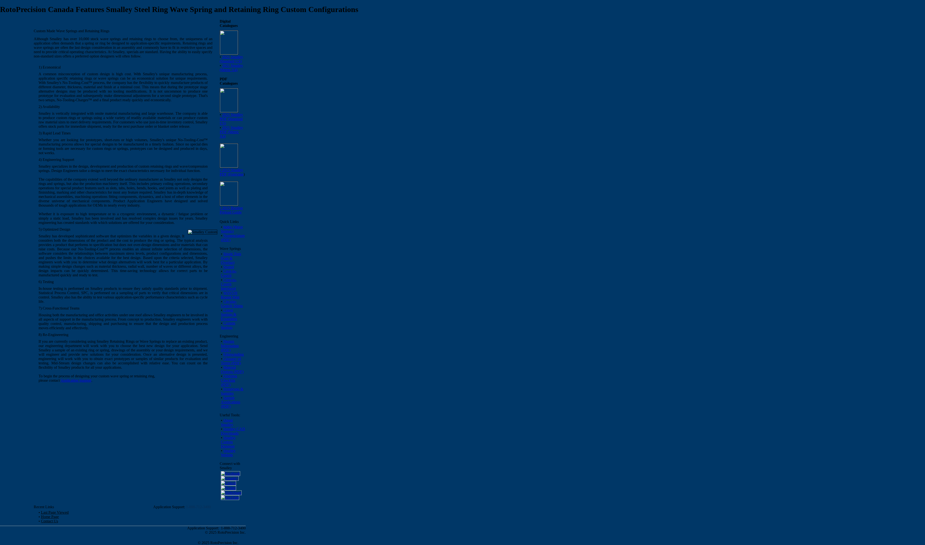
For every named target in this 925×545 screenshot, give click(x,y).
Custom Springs (228, 325)
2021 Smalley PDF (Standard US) (231, 119)
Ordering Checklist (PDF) (229, 380)
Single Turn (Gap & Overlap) (231, 258)
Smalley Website (228, 453)
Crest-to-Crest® (229, 273)
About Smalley (227, 422)
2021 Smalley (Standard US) (231, 59)
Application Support (75, 380)
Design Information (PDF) (230, 345)
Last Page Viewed (55, 512)
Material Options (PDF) (232, 369)
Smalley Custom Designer (228, 442)
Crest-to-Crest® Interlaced (229, 284)
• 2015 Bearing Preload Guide (231, 210)
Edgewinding (233, 354)
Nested (228, 267)
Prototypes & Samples (232, 391)
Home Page (50, 517)
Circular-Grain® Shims (232, 303)
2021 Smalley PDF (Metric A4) (231, 132)
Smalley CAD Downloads (233, 431)
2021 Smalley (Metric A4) (231, 67)
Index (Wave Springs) (232, 229)
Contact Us (49, 521)
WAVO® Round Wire (230, 295)
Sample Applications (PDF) (230, 402)
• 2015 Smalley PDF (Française (232, 172)
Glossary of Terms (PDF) (231, 361)
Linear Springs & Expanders (229, 314)
